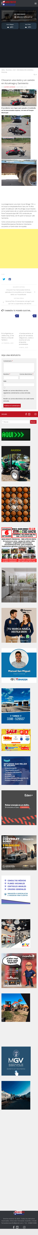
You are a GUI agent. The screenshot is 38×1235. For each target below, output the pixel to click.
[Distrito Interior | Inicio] (11, 3)
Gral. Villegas (6, 70)
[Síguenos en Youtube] (29, 414)
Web (4, 381)
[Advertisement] (19, 50)
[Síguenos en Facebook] (26, 414)
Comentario (8, 361)
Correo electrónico (26, 374)
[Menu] (35, 3)
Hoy (14, 70)
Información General (25, 70)
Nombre (6, 374)
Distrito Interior (9, 87)
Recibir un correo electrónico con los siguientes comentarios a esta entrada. (16, 392)
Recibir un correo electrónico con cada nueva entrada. (18, 400)
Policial (4, 72)
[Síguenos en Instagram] (35, 414)
